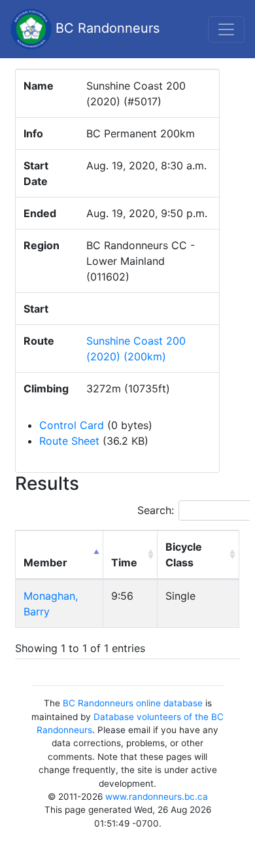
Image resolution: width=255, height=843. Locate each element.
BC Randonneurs (106, 28)
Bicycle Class (183, 554)
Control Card (71, 425)
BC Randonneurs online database (133, 703)
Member (45, 562)
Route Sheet (69, 440)
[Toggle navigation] (226, 29)
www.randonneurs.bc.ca (156, 796)
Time (124, 562)
